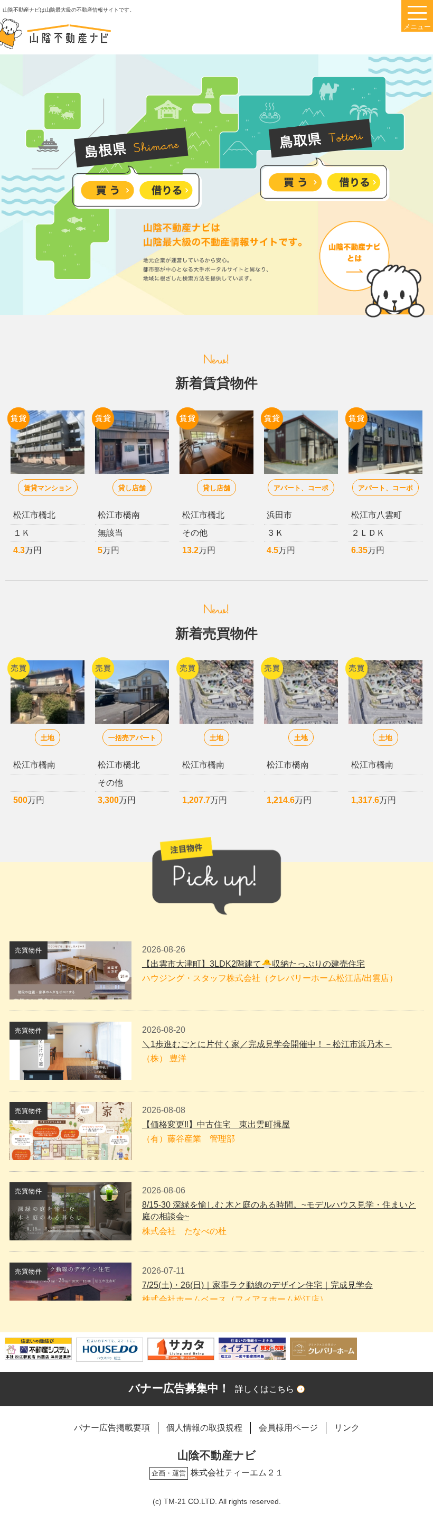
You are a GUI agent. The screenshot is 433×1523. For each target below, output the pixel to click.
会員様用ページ (288, 1427)
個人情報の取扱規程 (204, 1427)
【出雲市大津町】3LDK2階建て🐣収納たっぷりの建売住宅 (253, 963)
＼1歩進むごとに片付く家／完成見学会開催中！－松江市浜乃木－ (267, 1044)
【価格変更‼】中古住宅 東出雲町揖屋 (216, 1124)
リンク (347, 1427)
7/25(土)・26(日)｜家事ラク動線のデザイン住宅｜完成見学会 (257, 1285)
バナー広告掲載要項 (112, 1427)
